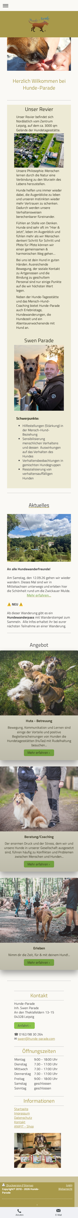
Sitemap (28, 1185)
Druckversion (14, 1185)
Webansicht (65, 1189)
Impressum (22, 1113)
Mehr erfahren (37, 752)
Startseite (21, 1108)
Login (69, 1185)
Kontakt (19, 1121)
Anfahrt (23, 1025)
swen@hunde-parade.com (36, 1038)
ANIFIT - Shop (24, 1126)
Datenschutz (23, 1117)
